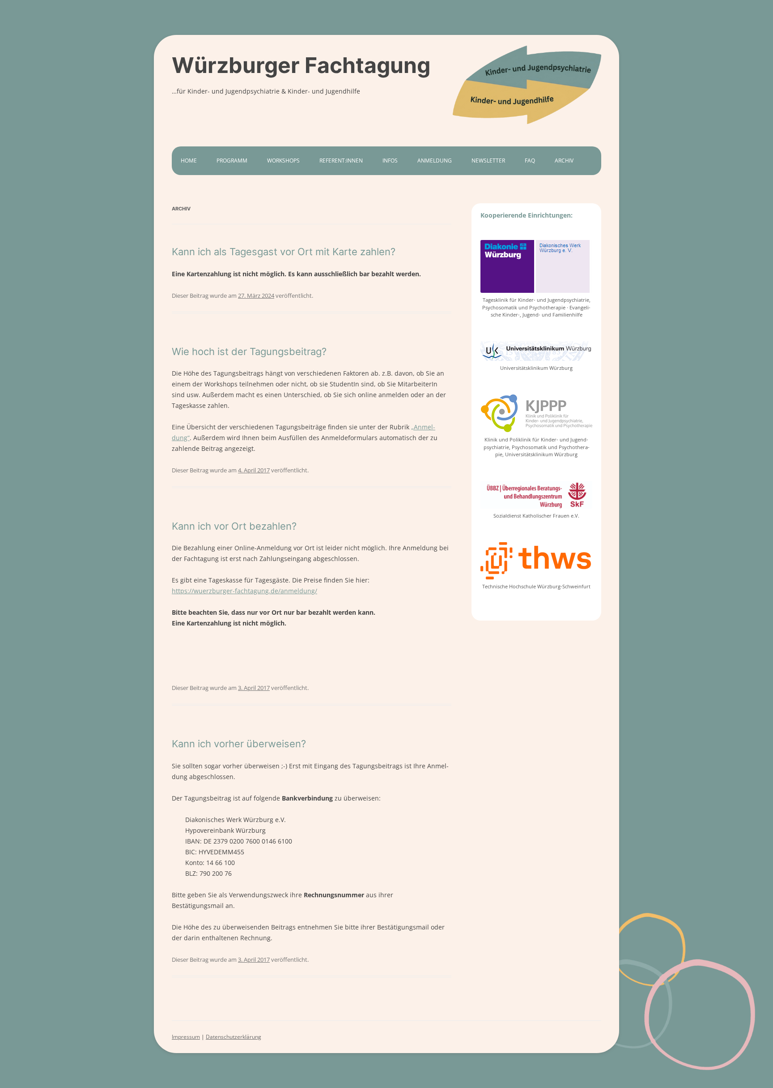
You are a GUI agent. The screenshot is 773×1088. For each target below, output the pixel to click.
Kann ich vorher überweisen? (239, 744)
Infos (390, 160)
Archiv (564, 160)
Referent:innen (341, 160)
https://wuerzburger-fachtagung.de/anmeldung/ (244, 591)
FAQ (530, 160)
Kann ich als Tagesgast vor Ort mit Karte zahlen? (283, 251)
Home (189, 160)
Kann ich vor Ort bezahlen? (234, 526)
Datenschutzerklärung (233, 1037)
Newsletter (488, 160)
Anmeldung (434, 160)
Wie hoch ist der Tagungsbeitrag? (249, 351)
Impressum (186, 1037)
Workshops (283, 160)
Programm (232, 160)
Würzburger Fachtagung (301, 65)
